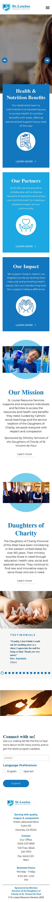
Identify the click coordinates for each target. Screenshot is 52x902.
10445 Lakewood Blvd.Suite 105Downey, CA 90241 (26, 826)
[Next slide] (48, 61)
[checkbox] (26, 771)
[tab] (2, 672)
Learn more (24, 454)
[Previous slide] (4, 61)
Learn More (25, 161)
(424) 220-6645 (26, 843)
